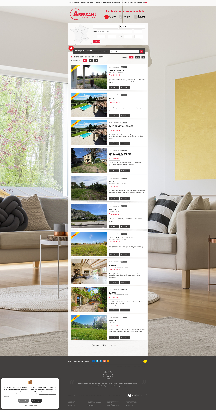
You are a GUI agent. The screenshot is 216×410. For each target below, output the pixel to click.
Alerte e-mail (90, 2)
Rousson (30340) (129, 406)
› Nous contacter (117, 367)
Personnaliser (23, 401)
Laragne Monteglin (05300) (131, 402)
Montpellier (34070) (72, 406)
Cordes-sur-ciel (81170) (72, 401)
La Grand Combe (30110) (131, 401)
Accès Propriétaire (116, 395)
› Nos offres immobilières (102, 367)
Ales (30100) (90, 401)
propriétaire (130, 2)
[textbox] (114, 31)
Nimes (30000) (90, 404)
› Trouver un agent (88, 367)
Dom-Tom (77, 44)
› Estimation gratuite (130, 367)
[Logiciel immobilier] (131, 395)
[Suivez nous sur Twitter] (97, 361)
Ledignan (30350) (129, 404)
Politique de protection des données (86, 395)
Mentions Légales (72, 395)
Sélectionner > (125, 87)
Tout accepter (36, 401)
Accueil (71, 2)
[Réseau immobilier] (82, 15)
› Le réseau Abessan (75, 367)
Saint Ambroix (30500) (92, 406)
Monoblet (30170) (71, 405)
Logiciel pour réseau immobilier (142, 394)
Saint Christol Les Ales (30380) (113, 401)
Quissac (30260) (91, 405)
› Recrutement (141, 367)
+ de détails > (114, 87)
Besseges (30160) (129, 405)
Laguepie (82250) (71, 402)
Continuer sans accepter (30, 405)
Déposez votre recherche (103, 2)
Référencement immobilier (141, 396)
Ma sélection (141, 2)
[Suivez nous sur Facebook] (93, 361)
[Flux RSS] (107, 361)
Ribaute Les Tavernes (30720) (113, 405)
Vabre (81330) (109, 402)
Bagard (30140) (110, 406)
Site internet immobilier (141, 395)
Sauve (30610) (71, 404)
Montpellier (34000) (110, 404)
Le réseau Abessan (80, 2)
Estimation (117, 2)
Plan (109, 395)
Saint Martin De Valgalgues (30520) (94, 402)
